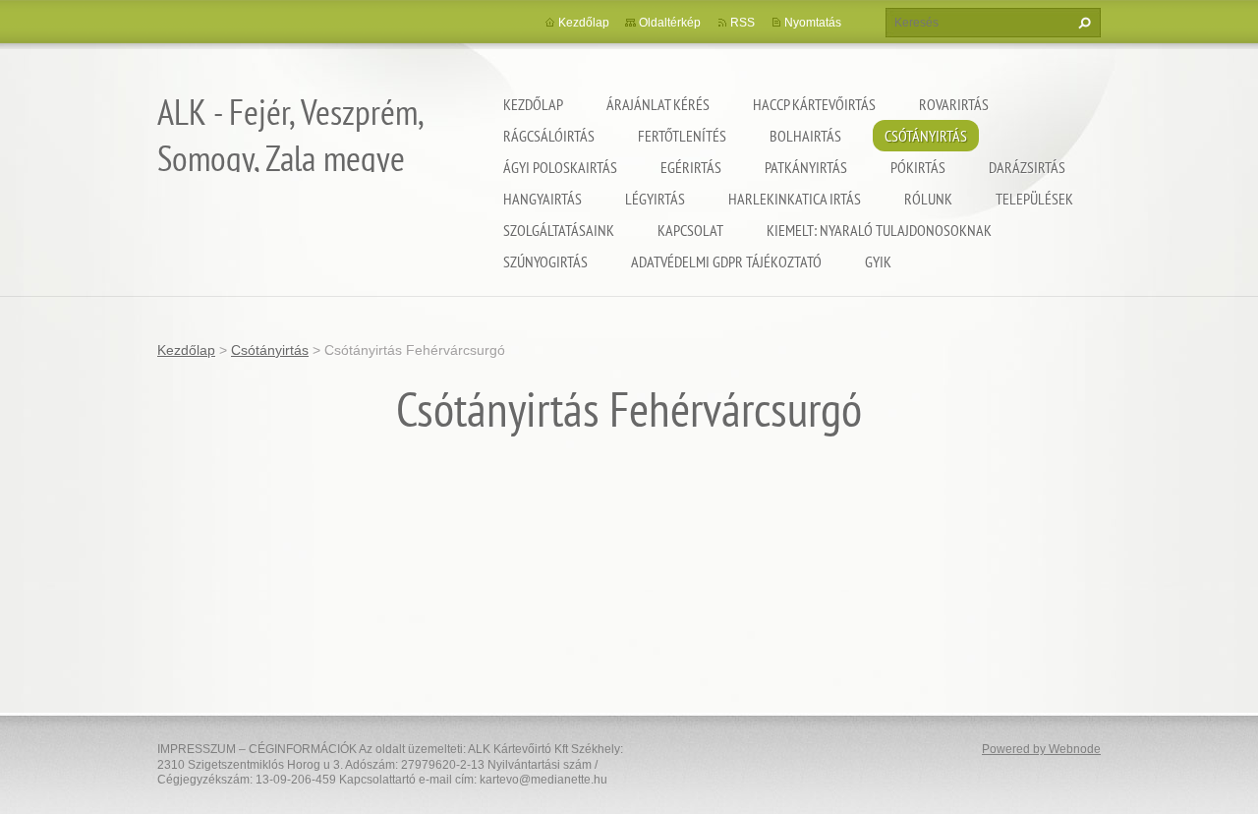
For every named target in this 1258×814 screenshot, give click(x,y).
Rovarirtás (954, 104)
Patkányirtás (806, 167)
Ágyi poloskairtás (560, 167)
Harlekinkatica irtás (794, 198)
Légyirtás (655, 198)
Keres (1082, 22)
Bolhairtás (805, 135)
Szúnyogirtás (545, 261)
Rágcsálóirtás (549, 135)
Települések (1034, 198)
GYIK (878, 261)
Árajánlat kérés (658, 104)
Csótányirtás (926, 135)
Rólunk (928, 198)
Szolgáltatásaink (558, 230)
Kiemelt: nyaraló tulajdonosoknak (879, 230)
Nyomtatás (812, 22)
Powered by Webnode (1041, 749)
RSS (742, 22)
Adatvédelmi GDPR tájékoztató (726, 261)
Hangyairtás (542, 198)
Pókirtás (917, 167)
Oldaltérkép (670, 22)
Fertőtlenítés (682, 135)
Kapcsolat (690, 230)
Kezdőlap (533, 104)
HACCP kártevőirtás (814, 104)
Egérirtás (690, 167)
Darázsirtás (1027, 167)
